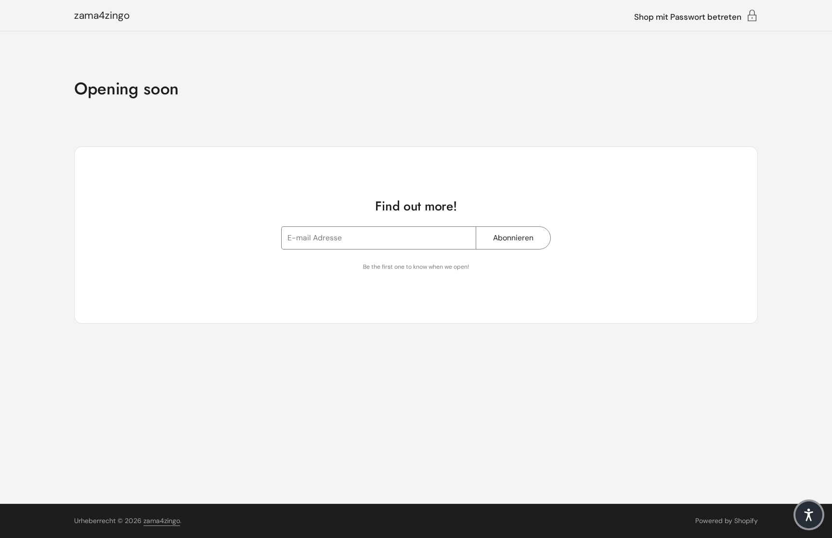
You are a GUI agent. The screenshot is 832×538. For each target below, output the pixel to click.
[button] (808, 514)
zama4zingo (102, 16)
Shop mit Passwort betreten (687, 16)
